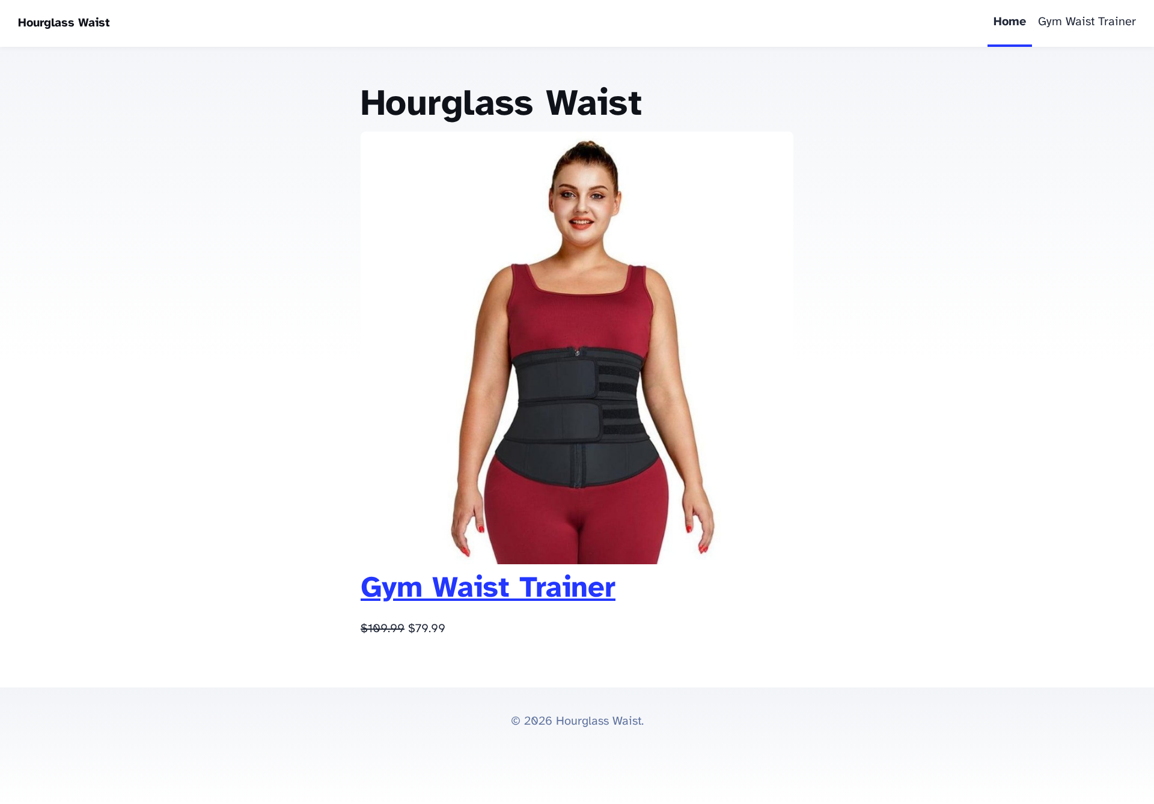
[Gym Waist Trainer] (577, 561)
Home (1010, 22)
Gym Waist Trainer (1087, 22)
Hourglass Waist (64, 23)
